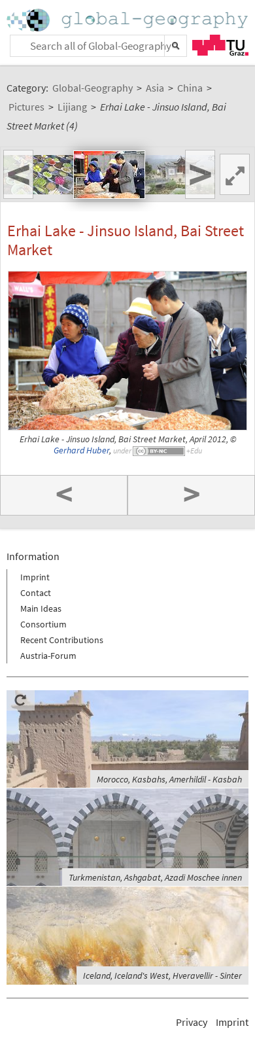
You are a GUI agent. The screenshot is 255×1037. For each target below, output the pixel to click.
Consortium (43, 624)
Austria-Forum (48, 655)
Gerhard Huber (81, 450)
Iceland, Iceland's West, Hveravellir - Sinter (162, 975)
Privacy (191, 1021)
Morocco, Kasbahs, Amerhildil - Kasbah (169, 779)
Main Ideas (40, 608)
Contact (35, 593)
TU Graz (220, 45)
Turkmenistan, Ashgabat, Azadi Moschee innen (155, 877)
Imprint (35, 577)
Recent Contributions (61, 640)
